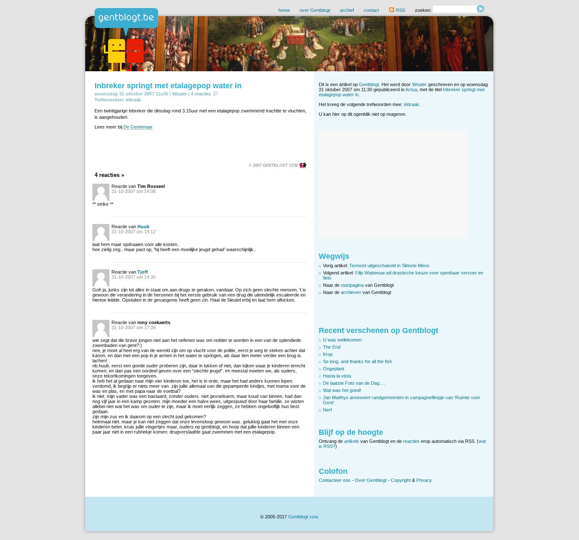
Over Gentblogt (371, 480)
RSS (400, 10)
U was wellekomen (342, 339)
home (284, 10)
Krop (328, 354)
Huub (143, 226)
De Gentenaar (138, 126)
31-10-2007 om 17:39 (133, 327)
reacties (411, 441)
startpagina (352, 285)
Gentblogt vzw (302, 516)
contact (371, 10)
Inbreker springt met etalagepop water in (168, 85)
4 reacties (201, 93)
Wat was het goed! (342, 390)
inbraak (133, 99)
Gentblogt (369, 84)
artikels (351, 441)
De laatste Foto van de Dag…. (354, 383)
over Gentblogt (315, 10)
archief (347, 10)
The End (331, 347)
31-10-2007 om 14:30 (133, 277)
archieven (351, 292)
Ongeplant (333, 368)
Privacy (424, 480)
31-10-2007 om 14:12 (133, 231)
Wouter (179, 93)
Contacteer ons (335, 480)
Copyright (401, 480)
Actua (411, 89)
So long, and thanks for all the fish (357, 361)
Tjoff (142, 271)
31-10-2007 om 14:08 (133, 191)
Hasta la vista (337, 375)
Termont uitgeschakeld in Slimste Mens (389, 265)
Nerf (327, 409)
